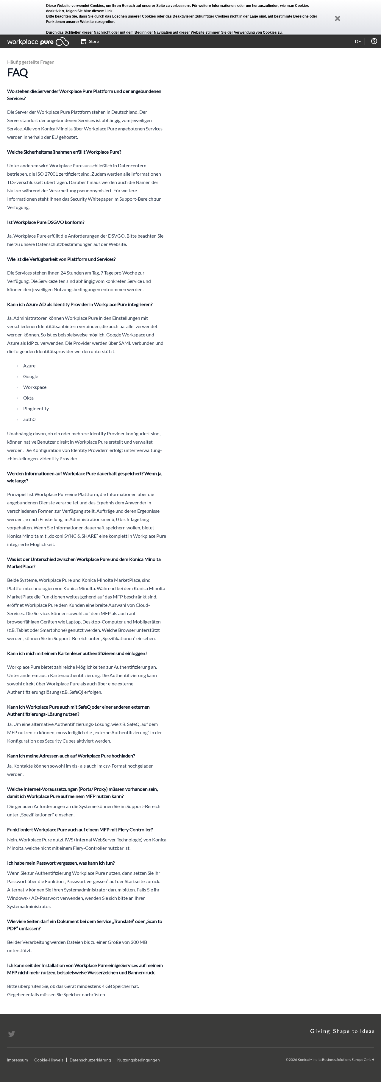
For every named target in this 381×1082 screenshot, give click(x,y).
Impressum (17, 1060)
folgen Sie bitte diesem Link (89, 11)
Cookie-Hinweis (48, 1060)
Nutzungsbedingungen (138, 1060)
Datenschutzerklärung (90, 1060)
